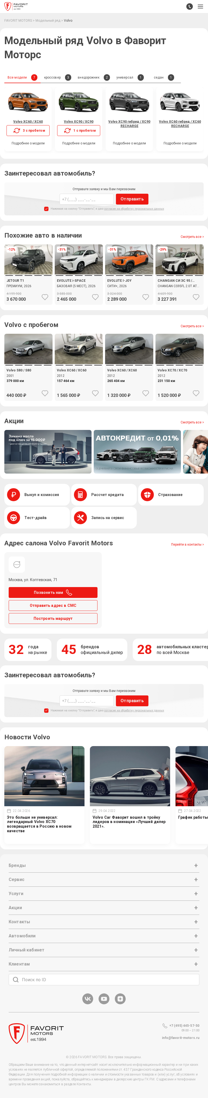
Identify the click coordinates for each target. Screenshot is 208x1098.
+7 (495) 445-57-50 (184, 1026)
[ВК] (87, 1003)
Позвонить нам (48, 592)
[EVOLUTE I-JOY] (129, 289)
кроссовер (56, 77)
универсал (129, 77)
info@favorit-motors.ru (180, 1038)
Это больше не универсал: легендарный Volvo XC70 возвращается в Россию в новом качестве (39, 824)
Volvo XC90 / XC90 (78, 122)
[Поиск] (16, 979)
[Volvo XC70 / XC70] (179, 349)
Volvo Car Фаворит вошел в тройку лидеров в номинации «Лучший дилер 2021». (129, 821)
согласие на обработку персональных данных (134, 208)
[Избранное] (45, 297)
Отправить (132, 199)
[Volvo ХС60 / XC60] (79, 349)
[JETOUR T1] (28, 289)
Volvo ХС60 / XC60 (28, 122)
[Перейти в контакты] (189, 6)
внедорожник (93, 77)
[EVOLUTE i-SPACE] (79, 289)
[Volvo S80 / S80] (28, 349)
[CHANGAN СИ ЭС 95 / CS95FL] (179, 289)
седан (163, 77)
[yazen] (120, 1003)
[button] (200, 6)
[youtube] (104, 1003)
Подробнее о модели (28, 143)
